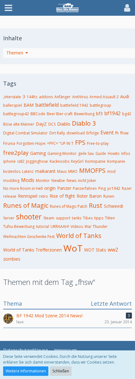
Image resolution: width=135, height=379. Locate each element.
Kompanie (116, 161)
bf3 (99, 113)
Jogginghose (37, 161)
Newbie (58, 180)
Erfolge (92, 133)
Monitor (43, 180)
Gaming (38, 153)
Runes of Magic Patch (68, 206)
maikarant (45, 171)
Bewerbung (84, 113)
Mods (27, 180)
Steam (48, 218)
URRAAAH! (60, 226)
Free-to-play (98, 143)
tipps (98, 218)
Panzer (64, 188)
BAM (29, 105)
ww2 (113, 249)
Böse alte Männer (18, 124)
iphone (9, 161)
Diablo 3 (84, 123)
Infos (125, 153)
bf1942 (112, 113)
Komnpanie (95, 161)
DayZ (41, 124)
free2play (16, 152)
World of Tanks (78, 235)
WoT (73, 248)
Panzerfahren (85, 188)
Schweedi (113, 206)
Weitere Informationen (26, 371)
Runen (108, 196)
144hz (32, 96)
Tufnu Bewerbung (19, 226)
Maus (62, 171)
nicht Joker (87, 180)
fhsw (124, 133)
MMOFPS (92, 170)
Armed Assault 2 (104, 96)
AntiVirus (80, 96)
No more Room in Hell (23, 188)
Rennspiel (27, 196)
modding (11, 180)
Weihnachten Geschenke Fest (29, 236)
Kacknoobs (59, 161)
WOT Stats (95, 250)
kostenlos (11, 171)
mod (111, 171)
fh (117, 133)
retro (43, 196)
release (9, 196)
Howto (114, 153)
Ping (102, 188)
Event (107, 132)
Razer (127, 188)
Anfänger (62, 96)
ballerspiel (12, 105)
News (71, 180)
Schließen (60, 371)
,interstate (12, 96)
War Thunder (96, 226)
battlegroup (100, 105)
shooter (29, 217)
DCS (52, 124)
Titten (110, 218)
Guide (100, 153)
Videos (77, 226)
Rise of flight (62, 196)
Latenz (28, 171)
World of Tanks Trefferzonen (32, 250)
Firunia (9, 143)
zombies (11, 259)
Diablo (63, 124)
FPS (80, 142)
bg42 (126, 113)
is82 (20, 161)
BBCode (37, 113)
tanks (76, 218)
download (76, 133)
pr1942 (113, 188)
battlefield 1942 (74, 105)
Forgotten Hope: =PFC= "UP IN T (45, 143)
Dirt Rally (57, 133)
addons (46, 96)
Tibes (88, 218)
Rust (95, 205)
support (63, 218)
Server (8, 218)
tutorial (42, 226)
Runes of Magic (25, 205)
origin (50, 188)
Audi (124, 96)
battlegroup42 (16, 113)
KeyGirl (77, 161)
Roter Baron (89, 196)
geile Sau (86, 153)
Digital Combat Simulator (25, 133)
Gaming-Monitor (62, 153)
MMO (73, 171)
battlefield (47, 104)
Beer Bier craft (60, 113)
